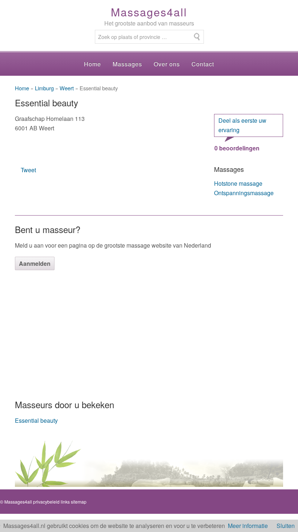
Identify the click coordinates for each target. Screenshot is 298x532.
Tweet (28, 170)
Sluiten (286, 525)
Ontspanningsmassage (244, 193)
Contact (203, 64)
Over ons (167, 64)
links (65, 501)
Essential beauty (36, 420)
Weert (67, 88)
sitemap (78, 501)
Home (92, 64)
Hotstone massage (238, 183)
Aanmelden (35, 263)
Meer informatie (248, 525)
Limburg (44, 88)
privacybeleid (46, 501)
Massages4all (149, 12)
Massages (127, 64)
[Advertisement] (149, 334)
